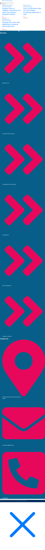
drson (3, 6)
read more (4, 17)
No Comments (8, 6)
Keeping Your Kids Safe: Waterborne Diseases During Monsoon (11, 24)
